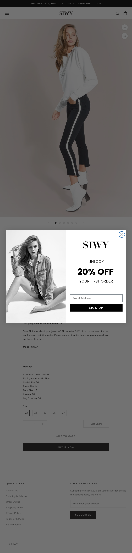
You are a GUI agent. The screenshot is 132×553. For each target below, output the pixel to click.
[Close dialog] (122, 234)
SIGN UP (96, 308)
